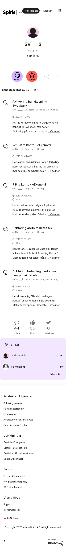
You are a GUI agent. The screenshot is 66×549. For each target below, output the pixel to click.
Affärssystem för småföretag (18, 419)
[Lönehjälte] (17, 76)
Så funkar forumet (13, 487)
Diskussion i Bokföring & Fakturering (41, 109)
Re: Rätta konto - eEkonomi (31, 145)
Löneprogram (10, 414)
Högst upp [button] (4, 541)
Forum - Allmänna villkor (16, 476)
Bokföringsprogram (13, 403)
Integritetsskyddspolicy (15, 481)
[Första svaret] (46, 76)
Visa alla (55, 374)
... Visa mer (54, 131)
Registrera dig (31, 10)
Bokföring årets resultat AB (32, 228)
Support (7, 504)
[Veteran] (32, 76)
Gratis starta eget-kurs (15, 447)
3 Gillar (19, 290)
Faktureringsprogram (14, 408)
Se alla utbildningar (13, 458)
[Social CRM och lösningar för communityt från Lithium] (55, 542)
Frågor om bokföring (34, 149)
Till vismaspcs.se (12, 509)
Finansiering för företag (16, 425)
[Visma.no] (12, 12)
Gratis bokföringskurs (14, 442)
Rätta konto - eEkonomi (29, 184)
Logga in (47, 10)
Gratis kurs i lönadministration (19, 453)
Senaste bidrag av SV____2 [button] (19, 89)
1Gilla (18, 199)
